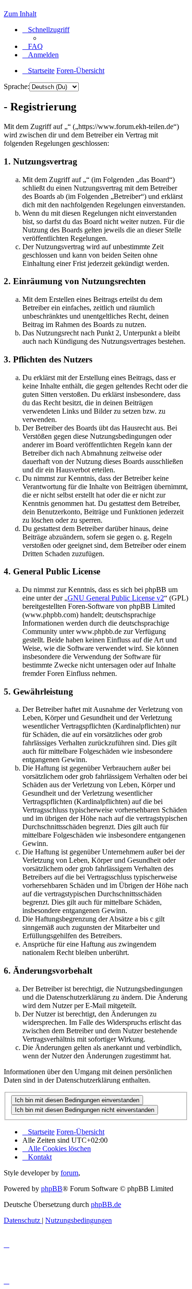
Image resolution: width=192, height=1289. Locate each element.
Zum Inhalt (20, 14)
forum (69, 1173)
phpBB (51, 1189)
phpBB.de (106, 1204)
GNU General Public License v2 (116, 598)
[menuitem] (32, 46)
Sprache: (16, 86)
